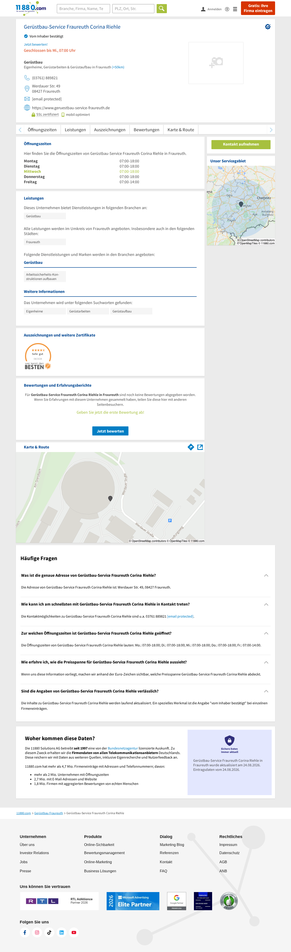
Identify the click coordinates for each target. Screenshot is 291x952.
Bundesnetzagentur (123, 748)
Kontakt (166, 862)
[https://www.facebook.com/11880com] (25, 932)
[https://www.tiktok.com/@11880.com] (49, 932)
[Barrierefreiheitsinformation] (229, 8)
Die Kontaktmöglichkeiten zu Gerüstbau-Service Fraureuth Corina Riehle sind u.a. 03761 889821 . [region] (107, 616)
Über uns (27, 845)
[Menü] (237, 8)
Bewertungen (146, 129)
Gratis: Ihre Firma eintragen (258, 8)
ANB (223, 871)
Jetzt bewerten (110, 431)
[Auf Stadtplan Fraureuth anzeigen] (200, 446)
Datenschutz (229, 853)
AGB (223, 862)
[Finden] (162, 8)
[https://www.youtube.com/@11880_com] (74, 932)
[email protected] (180, 616)
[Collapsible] (266, 575)
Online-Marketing (98, 862)
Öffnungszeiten (42, 129)
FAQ (163, 871)
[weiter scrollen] (271, 129)
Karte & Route (181, 129)
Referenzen (169, 853)
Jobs (24, 862)
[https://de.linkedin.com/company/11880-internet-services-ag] (62, 932)
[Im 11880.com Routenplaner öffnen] (191, 446)
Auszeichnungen (109, 129)
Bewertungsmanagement (104, 853)
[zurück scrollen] (20, 129)
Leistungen (75, 129)
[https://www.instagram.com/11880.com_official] (37, 932)
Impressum (228, 845)
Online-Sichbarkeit (99, 845)
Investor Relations (34, 853)
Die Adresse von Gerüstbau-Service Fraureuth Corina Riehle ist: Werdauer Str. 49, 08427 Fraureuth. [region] (96, 587)
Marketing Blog (172, 845)
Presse (25, 871)
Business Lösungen (100, 871)
